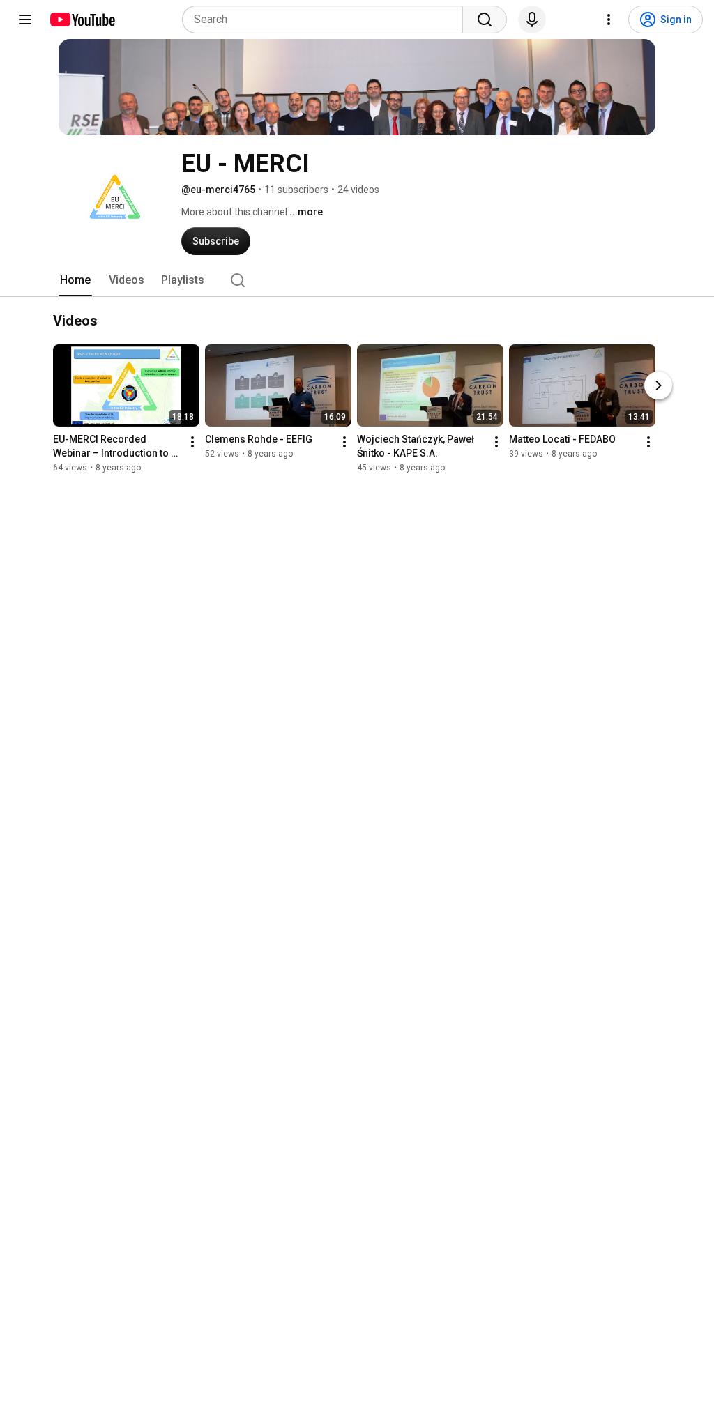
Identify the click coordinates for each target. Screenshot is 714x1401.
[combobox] (326, 19)
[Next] (658, 385)
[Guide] (25, 19)
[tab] (75, 280)
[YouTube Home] (82, 19)
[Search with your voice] (532, 19)
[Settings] (608, 19)
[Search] (484, 19)
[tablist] (357, 280)
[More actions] (192, 442)
